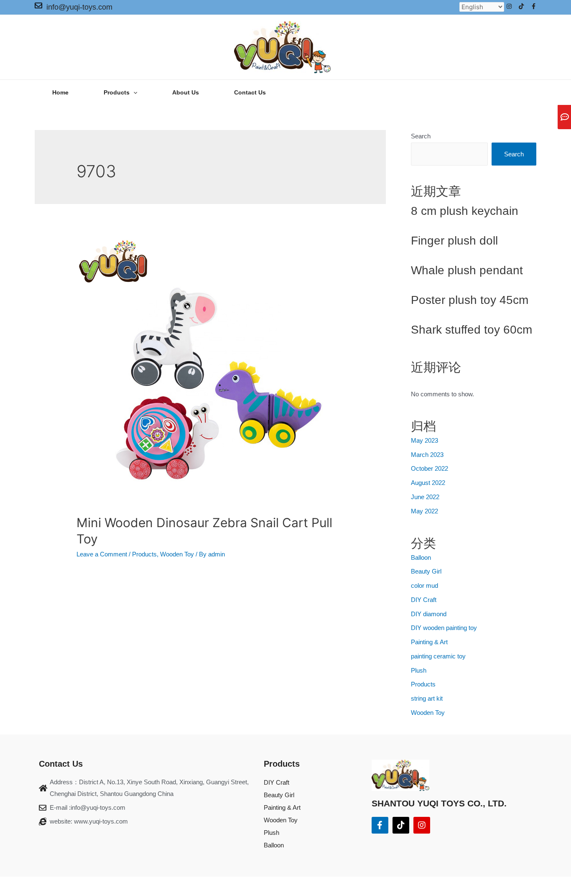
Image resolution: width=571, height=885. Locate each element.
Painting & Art (429, 641)
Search (421, 136)
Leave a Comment (101, 554)
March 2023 (427, 454)
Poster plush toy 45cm (469, 299)
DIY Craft (423, 599)
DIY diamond (428, 613)
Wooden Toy (177, 554)
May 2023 (424, 440)
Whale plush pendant (467, 270)
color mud (424, 585)
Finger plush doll (454, 240)
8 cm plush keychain (464, 210)
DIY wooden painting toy (444, 627)
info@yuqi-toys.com (79, 7)
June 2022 (425, 496)
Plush (418, 670)
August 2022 (428, 482)
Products (144, 554)
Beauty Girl (426, 571)
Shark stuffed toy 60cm (471, 329)
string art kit (427, 698)
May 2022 (424, 511)
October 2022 (429, 468)
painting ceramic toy (438, 656)
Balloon (421, 557)
